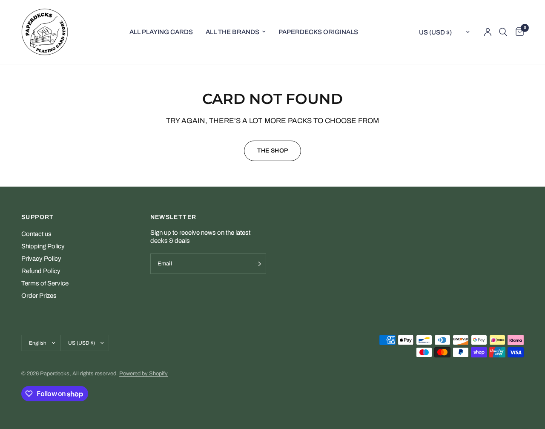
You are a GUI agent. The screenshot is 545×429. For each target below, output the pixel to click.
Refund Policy (40, 271)
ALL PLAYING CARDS (161, 32)
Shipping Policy (43, 246)
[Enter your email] (257, 263)
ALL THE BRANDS (232, 32)
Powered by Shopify (143, 374)
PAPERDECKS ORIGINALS (318, 32)
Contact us (36, 233)
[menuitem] (161, 32)
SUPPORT (37, 217)
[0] (517, 32)
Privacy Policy (41, 258)
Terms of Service (45, 283)
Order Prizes (39, 295)
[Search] (503, 32)
